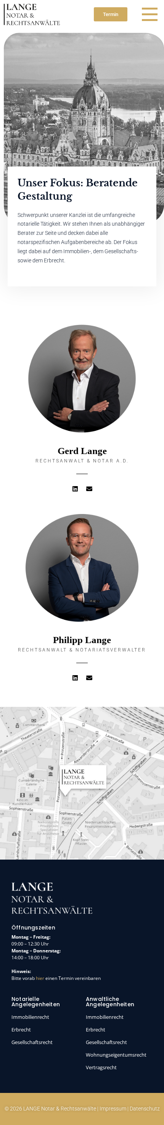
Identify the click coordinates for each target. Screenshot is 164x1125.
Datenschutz (145, 1109)
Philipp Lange (82, 640)
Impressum (113, 1109)
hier (40, 978)
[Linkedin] (75, 489)
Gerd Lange (82, 451)
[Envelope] (89, 489)
